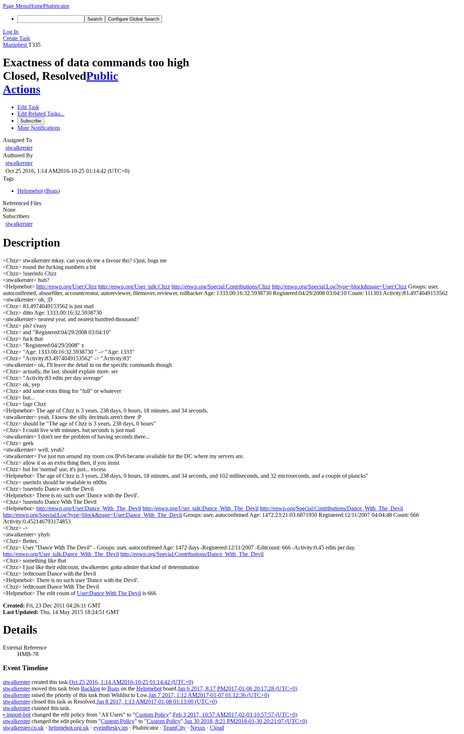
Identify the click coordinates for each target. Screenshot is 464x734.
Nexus (197, 728)
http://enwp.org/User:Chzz (66, 286)
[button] (16, 6)
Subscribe (30, 121)
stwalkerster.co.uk (23, 728)
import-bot (16, 715)
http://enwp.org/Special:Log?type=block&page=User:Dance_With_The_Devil (92, 515)
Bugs (113, 688)
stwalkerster (19, 148)
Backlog (90, 688)
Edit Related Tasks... (41, 114)
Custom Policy (152, 715)
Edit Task (28, 107)
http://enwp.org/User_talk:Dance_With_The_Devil (200, 508)
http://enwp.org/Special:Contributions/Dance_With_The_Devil (331, 508)
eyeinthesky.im (111, 728)
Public (102, 75)
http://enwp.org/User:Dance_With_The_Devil (88, 508)
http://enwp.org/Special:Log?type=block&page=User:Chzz (339, 286)
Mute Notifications (38, 128)
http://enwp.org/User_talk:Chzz (134, 286)
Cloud (217, 728)
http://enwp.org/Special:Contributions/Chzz (220, 286)
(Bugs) (52, 191)
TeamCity (174, 728)
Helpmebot (149, 688)
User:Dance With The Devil (109, 593)
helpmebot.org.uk (69, 728)
